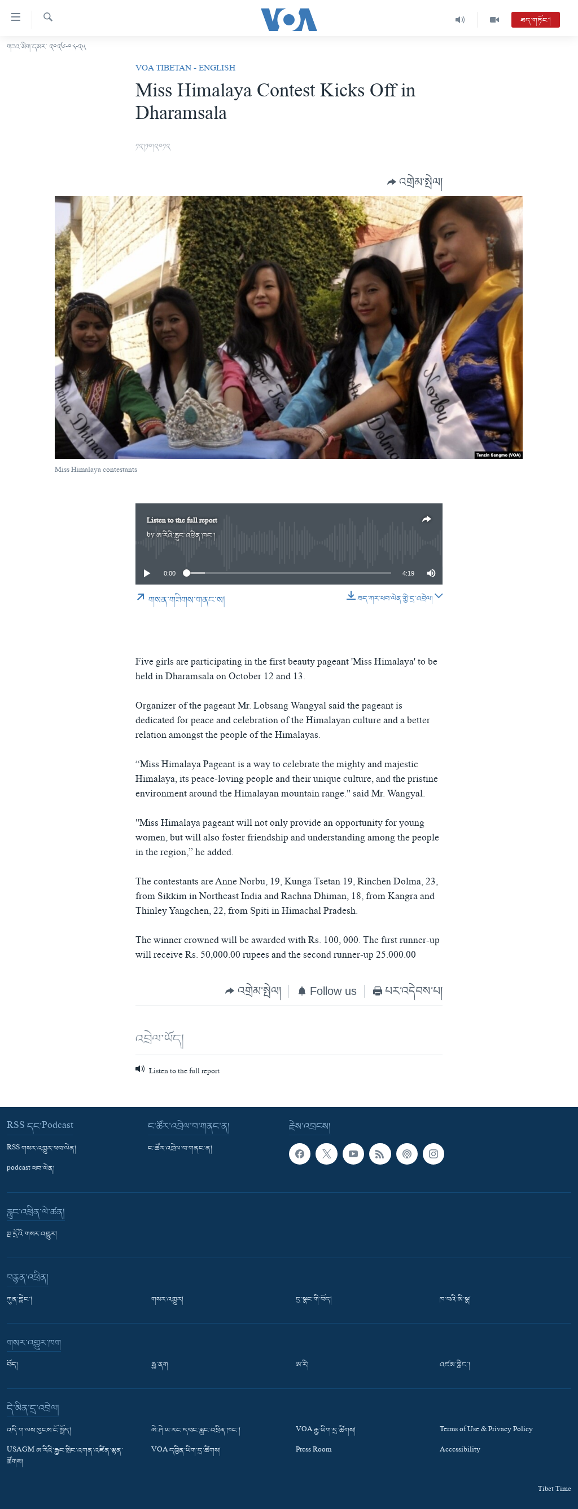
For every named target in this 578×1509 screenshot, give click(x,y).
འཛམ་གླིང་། (455, 1365)
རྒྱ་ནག (159, 1365)
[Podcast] (407, 1154)
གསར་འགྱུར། (167, 1300)
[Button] (415, 181)
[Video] (494, 20)
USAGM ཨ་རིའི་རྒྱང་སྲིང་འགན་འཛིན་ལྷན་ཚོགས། (65, 1456)
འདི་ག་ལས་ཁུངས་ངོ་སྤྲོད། (39, 1430)
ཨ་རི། (302, 1365)
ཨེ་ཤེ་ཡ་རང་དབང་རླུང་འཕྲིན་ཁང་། (195, 1430)
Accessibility (460, 1451)
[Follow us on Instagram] (433, 1154)
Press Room (313, 1451)
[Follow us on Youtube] (353, 1154)
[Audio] (460, 20)
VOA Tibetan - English (185, 69)
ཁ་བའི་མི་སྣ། (455, 1300)
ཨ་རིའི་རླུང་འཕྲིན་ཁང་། (186, 536)
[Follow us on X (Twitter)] (326, 1154)
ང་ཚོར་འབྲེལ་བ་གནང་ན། (180, 1148)
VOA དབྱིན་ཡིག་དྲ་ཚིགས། (186, 1451)
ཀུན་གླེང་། (19, 1300)
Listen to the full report (182, 522)
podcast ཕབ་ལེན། (31, 1169)
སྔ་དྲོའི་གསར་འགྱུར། (32, 1234)
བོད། (12, 1365)
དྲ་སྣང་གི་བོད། (314, 1300)
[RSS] (380, 1154)
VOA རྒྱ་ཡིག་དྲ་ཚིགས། (326, 1430)
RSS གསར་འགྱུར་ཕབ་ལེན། (41, 1148)
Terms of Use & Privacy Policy (486, 1430)
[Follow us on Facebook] (299, 1154)
